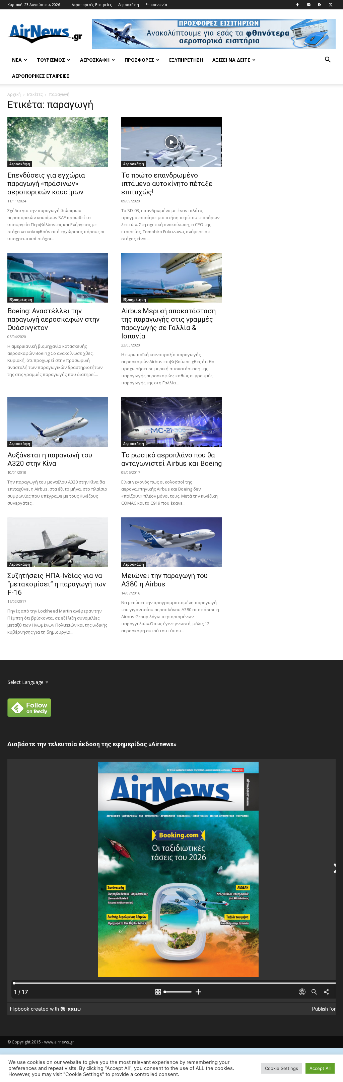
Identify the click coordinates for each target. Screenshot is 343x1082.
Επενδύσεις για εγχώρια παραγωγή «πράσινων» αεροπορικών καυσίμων (46, 183)
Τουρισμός (51, 60)
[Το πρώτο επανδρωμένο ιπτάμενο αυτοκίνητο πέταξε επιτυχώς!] (171, 142)
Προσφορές (139, 60)
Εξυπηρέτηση (186, 60)
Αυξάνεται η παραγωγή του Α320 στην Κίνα (49, 459)
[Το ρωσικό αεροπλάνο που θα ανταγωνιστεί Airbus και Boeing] (171, 422)
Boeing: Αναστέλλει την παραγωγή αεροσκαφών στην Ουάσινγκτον (53, 319)
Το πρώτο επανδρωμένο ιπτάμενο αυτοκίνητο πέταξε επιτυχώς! (167, 183)
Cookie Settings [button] (281, 1068)
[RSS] (320, 4)
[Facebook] (297, 4)
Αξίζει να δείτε (231, 60)
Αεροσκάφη (128, 4)
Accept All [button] (320, 1068)
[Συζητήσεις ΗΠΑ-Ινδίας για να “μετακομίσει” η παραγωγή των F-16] (57, 542)
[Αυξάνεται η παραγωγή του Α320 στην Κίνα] (57, 422)
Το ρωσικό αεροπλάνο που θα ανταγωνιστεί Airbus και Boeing (171, 459)
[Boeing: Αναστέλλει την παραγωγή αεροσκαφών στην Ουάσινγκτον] (57, 278)
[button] (328, 60)
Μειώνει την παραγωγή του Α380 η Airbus (164, 580)
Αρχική (14, 94)
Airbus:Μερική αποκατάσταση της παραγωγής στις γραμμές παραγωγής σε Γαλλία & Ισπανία (168, 323)
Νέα (17, 60)
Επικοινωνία (156, 4)
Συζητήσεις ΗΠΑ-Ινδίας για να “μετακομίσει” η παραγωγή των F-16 (56, 584)
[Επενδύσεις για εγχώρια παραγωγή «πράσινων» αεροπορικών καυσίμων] (57, 142)
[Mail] (308, 4)
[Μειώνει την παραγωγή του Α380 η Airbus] (171, 542)
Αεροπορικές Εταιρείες (92, 4)
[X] (331, 4)
